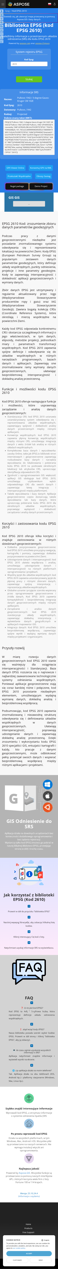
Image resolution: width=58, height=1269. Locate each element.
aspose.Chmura (42, 43)
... (29, 203)
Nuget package (17, 186)
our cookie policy (19, 1248)
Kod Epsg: (29, 59)
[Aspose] (19, 4)
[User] (54, 4)
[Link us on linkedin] (35, 1214)
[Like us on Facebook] (23, 1214)
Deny (41, 1260)
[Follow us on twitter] (29, 1214)
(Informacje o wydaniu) (29, 1196)
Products (28, 1228)
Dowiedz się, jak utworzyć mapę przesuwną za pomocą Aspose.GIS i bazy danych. (29, 18)
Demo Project (41, 186)
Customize (17, 1260)
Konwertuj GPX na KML (41, 167)
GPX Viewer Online (15, 167)
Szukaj (29, 79)
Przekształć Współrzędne (19, 176)
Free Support (28, 1232)
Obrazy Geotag (43, 176)
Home (28, 1224)
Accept (29, 1253)
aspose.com (25, 43)
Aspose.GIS (24, 1172)
